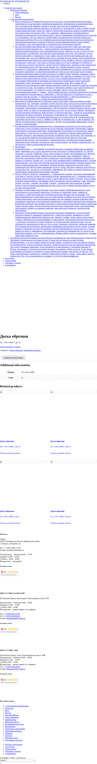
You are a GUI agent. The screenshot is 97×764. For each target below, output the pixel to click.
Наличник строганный (55, 224)
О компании (10, 265)
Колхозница (20, 147)
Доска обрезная (21, 12)
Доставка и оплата (13, 263)
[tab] (13, 358)
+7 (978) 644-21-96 (12, 614)
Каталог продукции (13, 8)
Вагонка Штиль (56, 59)
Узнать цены (10, 261)
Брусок (18, 17)
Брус (17, 15)
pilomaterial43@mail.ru (15, 618)
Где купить (10, 258)
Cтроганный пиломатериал (22, 19)
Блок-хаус (56, 32)
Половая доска (56, 200)
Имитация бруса (56, 112)
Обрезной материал (18, 10)
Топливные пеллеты (53, 247)
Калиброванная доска (55, 135)
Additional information (13, 358)
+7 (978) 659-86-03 (12, 616)
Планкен (55, 160)
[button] (1, 3)
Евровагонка (56, 86)
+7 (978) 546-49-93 (12, 667)
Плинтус (55, 181)
